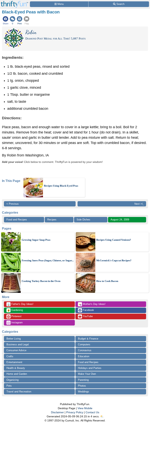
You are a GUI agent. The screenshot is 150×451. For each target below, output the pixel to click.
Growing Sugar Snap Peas (36, 239)
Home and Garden (16, 373)
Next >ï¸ (139, 203)
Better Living (13, 338)
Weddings (83, 391)
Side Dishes (83, 219)
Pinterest (16, 316)
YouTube (87, 316)
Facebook (88, 310)
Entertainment (14, 362)
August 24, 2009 (120, 219)
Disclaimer (57, 412)
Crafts (9, 356)
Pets (9, 385)
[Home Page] (14, 2)
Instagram (17, 322)
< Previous (12, 203)
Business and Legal (17, 344)
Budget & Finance (88, 338)
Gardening (15, 310)
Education (83, 356)
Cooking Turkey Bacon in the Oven (41, 281)
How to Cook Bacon (107, 281)
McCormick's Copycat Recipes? (113, 260)
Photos (82, 385)
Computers (84, 344)
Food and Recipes (16, 219)
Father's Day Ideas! (20, 304)
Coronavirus (84, 350)
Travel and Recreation (18, 391)
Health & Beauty (15, 368)
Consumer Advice (16, 350)
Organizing (12, 379)
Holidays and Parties (89, 368)
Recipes (51, 219)
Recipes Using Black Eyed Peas (61, 185)
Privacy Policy (74, 412)
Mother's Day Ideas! (92, 304)
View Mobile (85, 408)
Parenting (83, 379)
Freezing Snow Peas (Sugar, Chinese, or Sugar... (48, 260)
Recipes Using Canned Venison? (113, 239)
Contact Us (92, 412)
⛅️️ (102, 416)
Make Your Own (87, 373)
